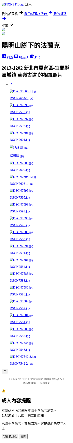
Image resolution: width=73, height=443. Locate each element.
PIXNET (22, 379)
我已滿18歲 (10, 436)
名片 (37, 57)
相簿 (10, 57)
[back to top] (5, 371)
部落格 (24, 57)
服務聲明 (45, 383)
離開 (23, 436)
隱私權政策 (29, 383)
